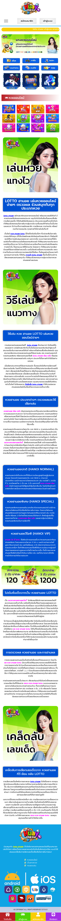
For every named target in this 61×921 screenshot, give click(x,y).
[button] (6, 21)
